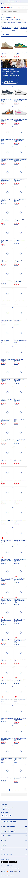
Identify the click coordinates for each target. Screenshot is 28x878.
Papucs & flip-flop (6, 27)
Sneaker (16, 27)
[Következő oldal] (25, 789)
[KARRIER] (14, 845)
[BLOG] (14, 849)
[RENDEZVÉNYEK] (14, 835)
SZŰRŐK (14, 30)
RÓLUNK (3, 840)
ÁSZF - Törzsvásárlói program (15, 868)
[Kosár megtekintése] (26, 7)
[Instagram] (2, 815)
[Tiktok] (10, 815)
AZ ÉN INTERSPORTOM (8, 826)
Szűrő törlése (5, 34)
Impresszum (3, 865)
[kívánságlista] (22, 7)
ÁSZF (8, 865)
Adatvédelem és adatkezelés (16, 865)
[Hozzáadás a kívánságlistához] (13, 40)
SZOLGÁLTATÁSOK (6, 854)
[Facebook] (6, 815)
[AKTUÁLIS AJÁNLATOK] (14, 831)
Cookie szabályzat (4, 868)
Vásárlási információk (9, 822)
